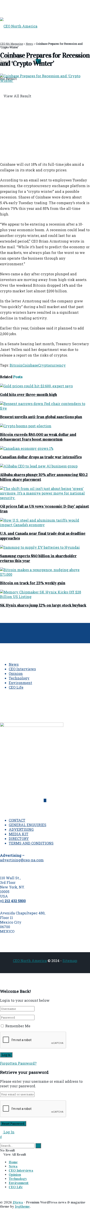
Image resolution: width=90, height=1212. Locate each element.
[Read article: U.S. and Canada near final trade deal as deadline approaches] (45, 522)
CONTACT (17, 820)
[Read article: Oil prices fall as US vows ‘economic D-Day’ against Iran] (45, 493)
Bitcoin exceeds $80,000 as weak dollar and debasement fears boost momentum (38, 437)
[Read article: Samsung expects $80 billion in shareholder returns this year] (45, 547)
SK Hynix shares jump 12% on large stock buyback (43, 605)
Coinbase (30, 365)
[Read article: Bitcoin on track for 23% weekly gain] (45, 572)
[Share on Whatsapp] (3, 140)
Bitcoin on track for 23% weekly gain (32, 583)
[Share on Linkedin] (1, 140)
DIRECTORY (19, 838)
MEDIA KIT (18, 834)
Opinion (16, 673)
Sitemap (69, 960)
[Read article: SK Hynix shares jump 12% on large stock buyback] (45, 594)
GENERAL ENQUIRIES (27, 824)
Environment (20, 682)
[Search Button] (1, 1141)
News (14, 664)
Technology (19, 678)
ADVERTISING (21, 829)
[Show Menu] (1, 8)
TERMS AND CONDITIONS (31, 843)
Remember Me (17, 1026)
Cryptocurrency (52, 365)
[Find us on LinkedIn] (45, 800)
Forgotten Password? (18, 1063)
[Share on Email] (1, 147)
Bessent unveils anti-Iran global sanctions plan (41, 416)
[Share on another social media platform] (1, 154)
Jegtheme (22, 1206)
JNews (18, 1202)
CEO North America (30, 960)
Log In (8, 1132)
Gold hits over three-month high (28, 394)
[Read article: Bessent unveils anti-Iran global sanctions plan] (45, 405)
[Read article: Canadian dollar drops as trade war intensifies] (45, 448)
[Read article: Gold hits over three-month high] (45, 386)
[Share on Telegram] (3, 147)
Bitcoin (16, 365)
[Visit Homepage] (18, 26)
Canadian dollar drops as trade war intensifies (41, 457)
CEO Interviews (22, 669)
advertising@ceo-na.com (22, 860)
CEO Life (16, 687)
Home (13, 1162)
